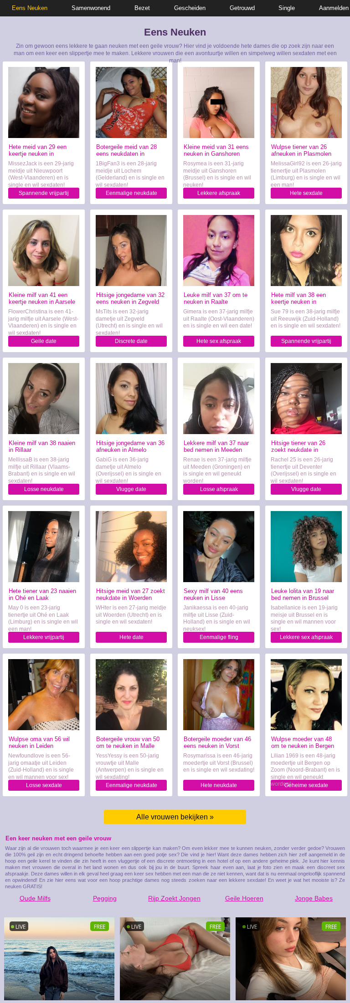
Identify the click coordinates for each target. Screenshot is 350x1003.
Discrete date (131, 341)
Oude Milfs (35, 898)
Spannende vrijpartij (44, 193)
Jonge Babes (314, 898)
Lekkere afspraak (218, 193)
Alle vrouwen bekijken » (175, 817)
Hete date (131, 637)
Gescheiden (190, 8)
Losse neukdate (44, 489)
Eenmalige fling (219, 637)
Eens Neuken (29, 8)
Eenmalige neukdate (131, 193)
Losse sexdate (44, 785)
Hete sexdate (306, 193)
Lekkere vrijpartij (43, 637)
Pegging (105, 898)
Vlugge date (131, 489)
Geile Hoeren (244, 898)
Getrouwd (242, 8)
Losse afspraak (219, 489)
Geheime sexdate (306, 785)
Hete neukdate (219, 785)
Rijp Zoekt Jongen (174, 898)
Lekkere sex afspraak (306, 637)
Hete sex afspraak (218, 341)
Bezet (142, 8)
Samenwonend (91, 8)
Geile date (44, 341)
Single (286, 8)
